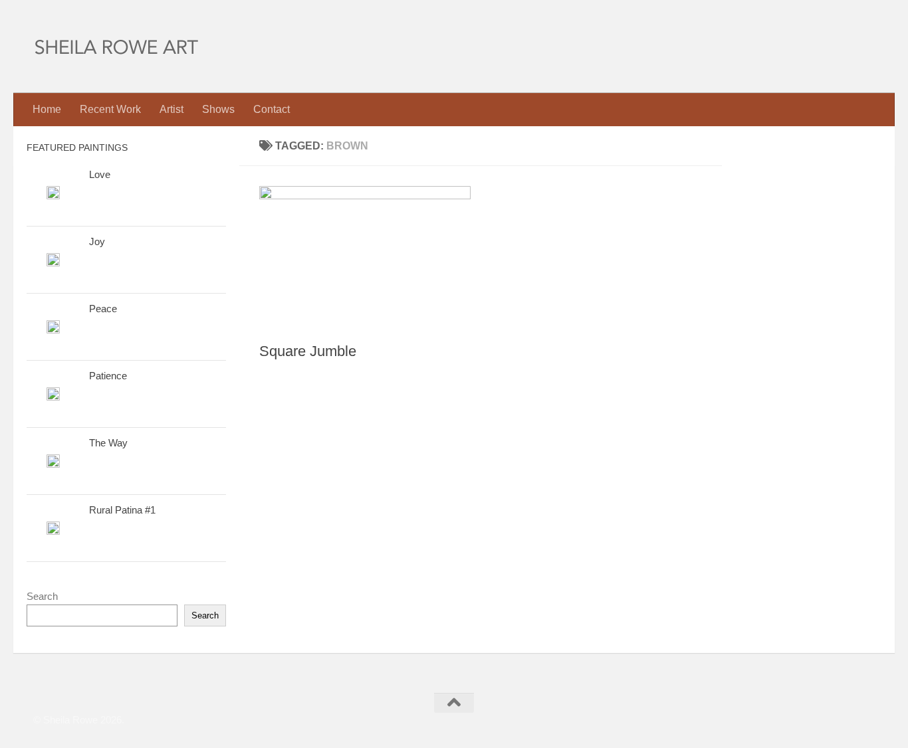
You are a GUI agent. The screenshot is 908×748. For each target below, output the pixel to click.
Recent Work (110, 109)
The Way (108, 442)
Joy (97, 241)
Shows (218, 109)
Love (99, 174)
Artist (171, 109)
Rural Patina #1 (122, 509)
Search (42, 596)
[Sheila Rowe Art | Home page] (116, 46)
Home (47, 109)
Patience (108, 375)
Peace (103, 308)
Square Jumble (307, 351)
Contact (271, 109)
